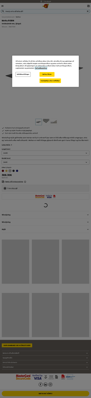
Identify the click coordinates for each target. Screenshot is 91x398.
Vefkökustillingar (23, 74)
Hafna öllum (47, 74)
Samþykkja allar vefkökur (50, 81)
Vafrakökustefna (41, 68)
